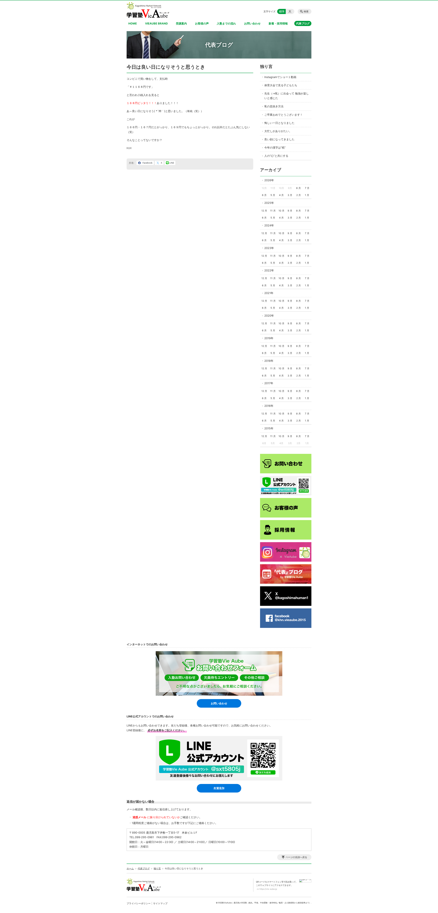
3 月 (290, 195)
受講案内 (181, 23)
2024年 (269, 225)
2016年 (268, 405)
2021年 (268, 293)
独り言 (266, 66)
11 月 (273, 210)
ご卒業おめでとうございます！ (283, 114)
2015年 (268, 428)
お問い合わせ (252, 23)
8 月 (298, 188)
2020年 (269, 315)
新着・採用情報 (278, 23)
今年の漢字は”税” (275, 147)
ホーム (130, 868)
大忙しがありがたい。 (278, 131)
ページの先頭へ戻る (296, 857)
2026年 (269, 180)
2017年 (268, 383)
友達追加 (219, 788)
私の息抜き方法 (274, 106)
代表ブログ (303, 23)
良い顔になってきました (279, 139)
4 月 (281, 195)
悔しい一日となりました (279, 123)
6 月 (264, 195)
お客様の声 (202, 23)
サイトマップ (160, 903)
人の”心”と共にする (276, 155)
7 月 (307, 188)
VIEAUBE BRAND (156, 23)
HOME (132, 23)
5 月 (272, 195)
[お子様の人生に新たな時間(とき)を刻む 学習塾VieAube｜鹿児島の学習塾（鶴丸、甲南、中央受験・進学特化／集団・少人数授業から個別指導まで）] (148, 10)
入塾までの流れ (226, 23)
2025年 (269, 203)
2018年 (268, 360)
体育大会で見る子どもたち (280, 85)
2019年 (268, 338)
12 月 (264, 210)
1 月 (307, 195)
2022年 (269, 270)
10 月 (281, 210)
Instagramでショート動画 (280, 77)
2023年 (269, 248)
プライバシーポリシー (139, 903)
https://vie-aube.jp (268, 889)
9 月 (290, 210)
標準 (282, 11)
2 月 (298, 195)
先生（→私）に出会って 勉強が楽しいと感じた (286, 96)
